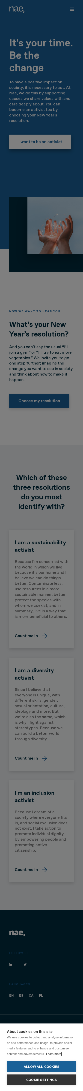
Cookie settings (41, 1080)
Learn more (53, 1054)
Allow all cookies (41, 1066)
